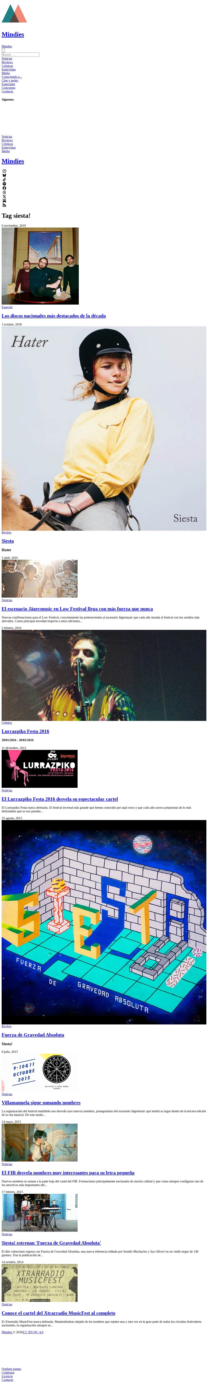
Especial (7, 307)
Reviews (7, 62)
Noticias (7, 58)
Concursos (8, 87)
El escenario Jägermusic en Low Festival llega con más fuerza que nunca (77, 608)
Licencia (7, 1376)
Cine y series (10, 80)
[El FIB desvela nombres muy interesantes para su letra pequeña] (40, 1160)
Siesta (8, 540)
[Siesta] (104, 428)
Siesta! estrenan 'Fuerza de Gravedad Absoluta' (51, 1242)
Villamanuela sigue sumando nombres (41, 1102)
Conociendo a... (12, 76)
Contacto (7, 91)
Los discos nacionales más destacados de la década (54, 315)
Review (7, 532)
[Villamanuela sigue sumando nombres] (40, 1090)
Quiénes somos (11, 1369)
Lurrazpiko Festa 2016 (25, 731)
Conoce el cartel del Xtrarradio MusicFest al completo (58, 1313)
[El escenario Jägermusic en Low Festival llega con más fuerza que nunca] (40, 596)
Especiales (8, 84)
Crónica (7, 722)
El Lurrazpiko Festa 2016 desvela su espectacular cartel (60, 799)
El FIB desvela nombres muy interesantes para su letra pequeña (68, 1172)
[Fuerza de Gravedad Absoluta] (104, 922)
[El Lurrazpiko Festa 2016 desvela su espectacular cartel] (40, 786)
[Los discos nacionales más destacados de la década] (40, 303)
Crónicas (7, 66)
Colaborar (8, 1372)
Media (6, 73)
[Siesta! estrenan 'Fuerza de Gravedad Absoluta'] (40, 1230)
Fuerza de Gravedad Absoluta (33, 1034)
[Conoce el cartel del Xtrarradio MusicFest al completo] (40, 1300)
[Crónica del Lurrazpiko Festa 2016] (104, 675)
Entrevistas (9, 69)
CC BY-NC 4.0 (33, 1332)
